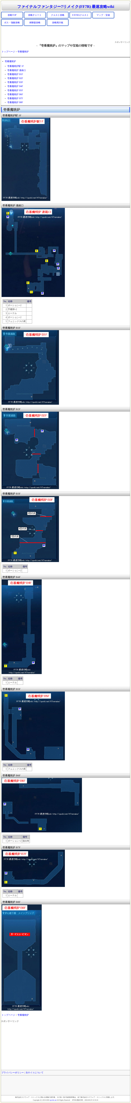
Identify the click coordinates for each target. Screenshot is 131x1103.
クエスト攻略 (57, 15)
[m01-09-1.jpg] (33, 886)
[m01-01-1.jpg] (25, 200)
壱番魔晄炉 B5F (15, 90)
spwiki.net (53, 1100)
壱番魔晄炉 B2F (15, 78)
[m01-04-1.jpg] (30, 488)
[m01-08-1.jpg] (41, 832)
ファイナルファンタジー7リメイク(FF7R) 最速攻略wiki (65, 6)
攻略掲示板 (57, 22)
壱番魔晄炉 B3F (15, 82)
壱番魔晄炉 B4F (15, 86)
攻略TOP (12, 15)
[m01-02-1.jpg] (33, 296)
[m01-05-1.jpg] (30, 561)
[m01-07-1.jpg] (33, 760)
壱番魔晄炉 (23, 51)
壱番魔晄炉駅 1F (15, 66)
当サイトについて (34, 1072)
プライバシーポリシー (12, 1072)
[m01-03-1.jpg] (30, 404)
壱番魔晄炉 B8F (15, 102)
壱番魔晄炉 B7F (15, 98)
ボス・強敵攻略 (12, 22)
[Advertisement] (65, 33)
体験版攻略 (34, 22)
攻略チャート (35, 15)
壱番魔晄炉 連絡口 (16, 70)
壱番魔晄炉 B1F (15, 74)
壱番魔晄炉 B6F (15, 94)
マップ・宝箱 (103, 15)
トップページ (8, 51)
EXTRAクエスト (80, 15)
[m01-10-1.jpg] (21, 1010)
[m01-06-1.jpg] (21, 673)
